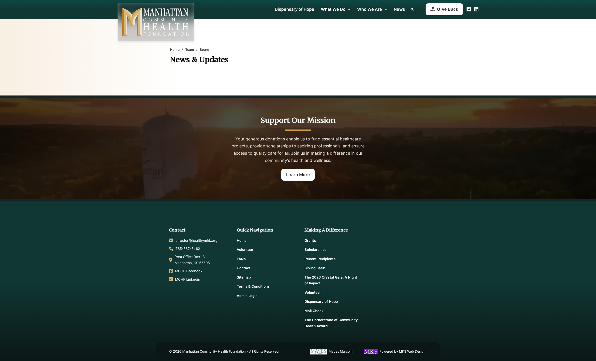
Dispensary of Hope (294, 9)
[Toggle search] (412, 9)
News (399, 9)
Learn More (298, 174)
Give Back (447, 9)
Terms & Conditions (253, 286)
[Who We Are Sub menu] (385, 9)
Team (189, 49)
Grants (310, 240)
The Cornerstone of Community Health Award (331, 323)
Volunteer (245, 249)
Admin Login (247, 295)
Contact (244, 268)
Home (174, 49)
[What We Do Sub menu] (349, 9)
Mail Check (314, 311)
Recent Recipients (320, 259)
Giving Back (315, 268)
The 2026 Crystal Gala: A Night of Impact (331, 280)
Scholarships (315, 249)
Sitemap (244, 277)
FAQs (241, 259)
